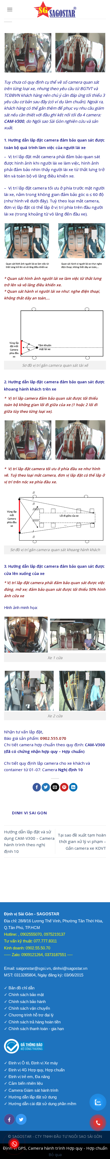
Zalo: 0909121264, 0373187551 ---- (42, 954)
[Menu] (9, 9)
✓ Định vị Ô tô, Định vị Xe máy (31, 1063)
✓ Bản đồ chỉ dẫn (19, 988)
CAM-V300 (14, 121)
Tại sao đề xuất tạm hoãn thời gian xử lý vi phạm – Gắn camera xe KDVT (82, 841)
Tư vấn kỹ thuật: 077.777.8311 (30, 941)
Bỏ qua (55, 1154)
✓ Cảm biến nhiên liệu (23, 1083)
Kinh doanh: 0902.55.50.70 (27, 948)
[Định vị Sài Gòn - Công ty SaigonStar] (55, 9)
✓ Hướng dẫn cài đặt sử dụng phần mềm (40, 1103)
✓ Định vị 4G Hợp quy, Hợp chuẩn (34, 1070)
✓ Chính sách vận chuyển (27, 1008)
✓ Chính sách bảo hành (25, 1001)
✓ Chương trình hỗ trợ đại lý (29, 1015)
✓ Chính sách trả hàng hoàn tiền (32, 1022)
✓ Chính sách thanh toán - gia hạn (34, 1028)
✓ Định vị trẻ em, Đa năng (27, 1076)
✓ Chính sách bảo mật (24, 994)
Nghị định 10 (70, 769)
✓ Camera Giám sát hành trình (31, 1090)
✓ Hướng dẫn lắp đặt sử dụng (30, 1097)
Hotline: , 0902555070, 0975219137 (34, 934)
